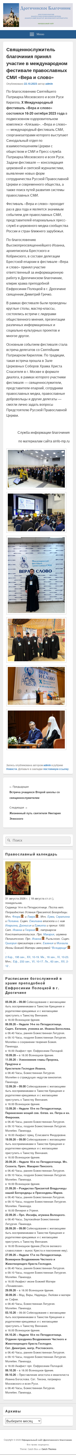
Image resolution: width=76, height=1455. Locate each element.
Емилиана (35, 921)
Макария (48, 934)
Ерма (51, 916)
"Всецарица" (59, 948)
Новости (11, 769)
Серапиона (63, 916)
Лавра (31, 916)
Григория (11, 943)
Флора (16, 916)
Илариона (11, 925)
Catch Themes (49, 1449)
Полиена (13, 921)
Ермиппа (40, 925)
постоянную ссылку (56, 769)
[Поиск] (8, 840)
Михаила (62, 943)
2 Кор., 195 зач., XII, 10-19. (22, 957)
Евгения (48, 943)
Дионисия (25, 925)
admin (49, 84)
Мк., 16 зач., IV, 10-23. (55, 957)
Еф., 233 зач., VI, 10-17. (28, 961)
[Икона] (18, 894)
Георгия (30, 930)
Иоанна (17, 930)
